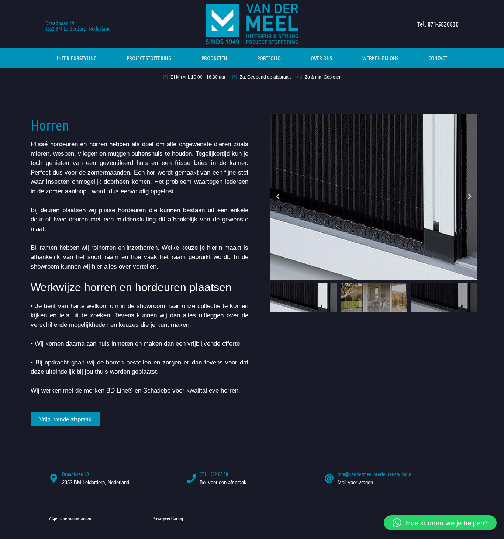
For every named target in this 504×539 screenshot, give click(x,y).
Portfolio (269, 58)
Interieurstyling (77, 58)
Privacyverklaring (167, 518)
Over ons (321, 58)
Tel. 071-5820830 (438, 24)
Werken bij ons (380, 58)
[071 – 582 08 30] (191, 478)
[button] (278, 196)
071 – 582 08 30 (214, 473)
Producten (214, 58)
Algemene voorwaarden (70, 518)
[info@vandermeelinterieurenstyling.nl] (329, 478)
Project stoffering (149, 58)
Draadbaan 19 (75, 473)
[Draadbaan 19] (53, 478)
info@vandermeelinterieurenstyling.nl (375, 473)
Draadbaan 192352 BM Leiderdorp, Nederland (78, 26)
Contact (437, 58)
